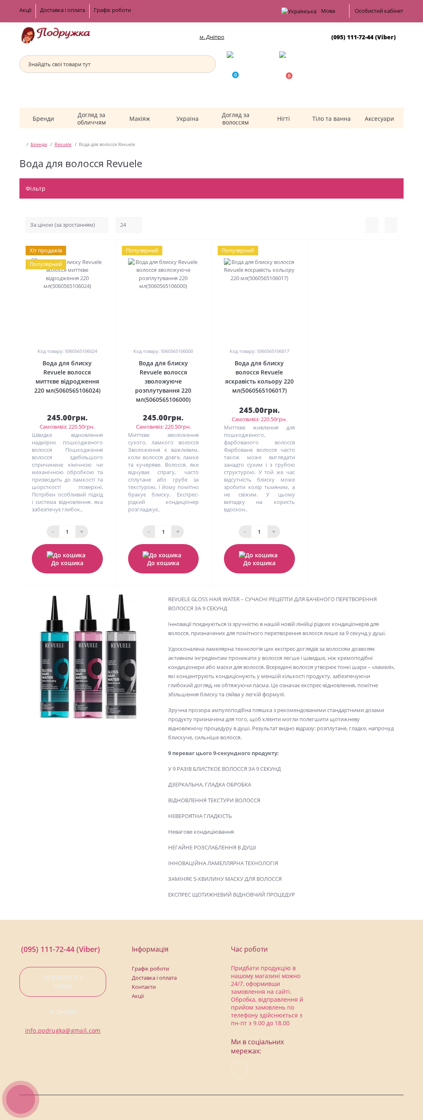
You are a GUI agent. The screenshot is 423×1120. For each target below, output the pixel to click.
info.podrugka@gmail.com (63, 1030)
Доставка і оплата (62, 10)
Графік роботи (112, 10)
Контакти (144, 986)
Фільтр (37, 188)
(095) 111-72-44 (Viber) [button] (60, 949)
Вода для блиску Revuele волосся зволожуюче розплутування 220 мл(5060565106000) (163, 381)
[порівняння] (106, 250)
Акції (25, 10)
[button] (211, 37)
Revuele (63, 144)
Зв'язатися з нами (63, 982)
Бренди (39, 144)
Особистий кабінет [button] (379, 10)
